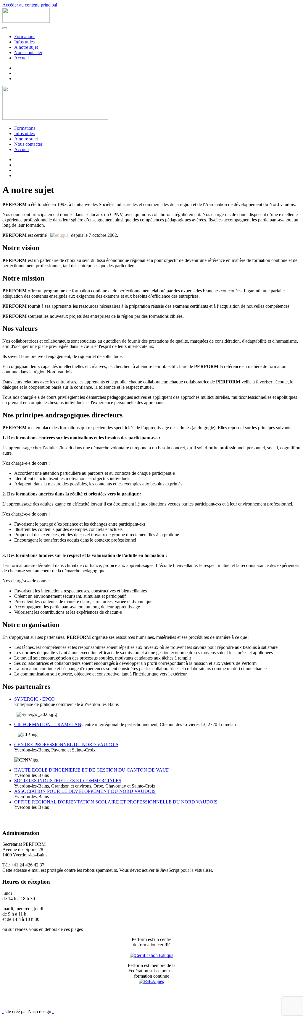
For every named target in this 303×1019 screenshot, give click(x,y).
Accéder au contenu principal (29, 4)
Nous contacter (28, 52)
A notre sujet (26, 47)
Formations (24, 36)
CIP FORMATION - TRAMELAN (47, 724)
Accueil (21, 57)
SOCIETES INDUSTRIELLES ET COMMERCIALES (67, 780)
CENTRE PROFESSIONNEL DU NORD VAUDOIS (66, 744)
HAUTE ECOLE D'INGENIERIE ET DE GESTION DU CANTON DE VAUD (92, 769)
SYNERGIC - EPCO (34, 699)
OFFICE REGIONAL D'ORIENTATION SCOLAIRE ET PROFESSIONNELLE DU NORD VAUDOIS (115, 801)
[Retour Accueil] (26, 21)
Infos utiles (24, 41)
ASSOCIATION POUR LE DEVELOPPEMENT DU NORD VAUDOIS (85, 791)
